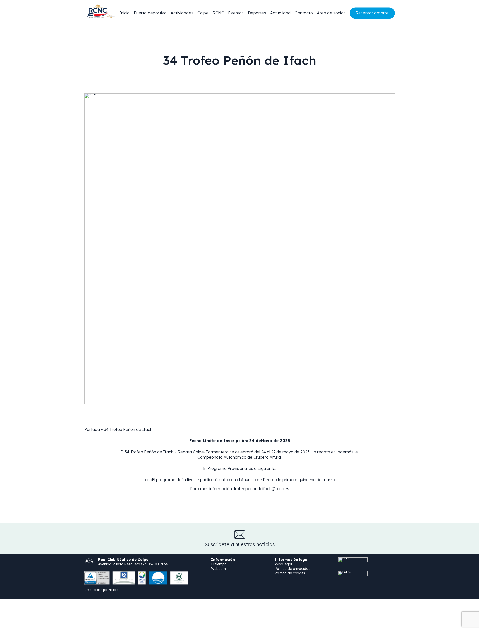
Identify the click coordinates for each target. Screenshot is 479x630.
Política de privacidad (292, 568)
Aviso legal (283, 564)
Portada (92, 429)
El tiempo (218, 564)
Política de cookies (289, 573)
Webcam (218, 568)
